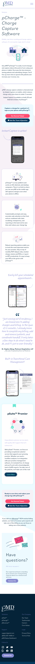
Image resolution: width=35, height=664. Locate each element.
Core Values (26, 625)
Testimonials (26, 620)
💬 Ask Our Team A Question (17, 120)
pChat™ (4, 618)
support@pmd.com (8, 633)
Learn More (11, 474)
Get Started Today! (17, 116)
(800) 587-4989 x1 (8, 636)
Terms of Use (26, 636)
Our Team (25, 618)
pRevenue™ (5, 623)
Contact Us (12, 581)
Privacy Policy (26, 633)
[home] (8, 3)
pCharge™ (5, 620)
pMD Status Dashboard (9, 638)
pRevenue (15, 519)
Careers (24, 623)
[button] (32, 3)
